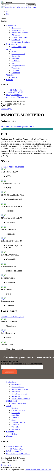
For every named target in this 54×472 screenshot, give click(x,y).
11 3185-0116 (6, 126)
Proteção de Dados (18, 66)
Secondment (16, 73)
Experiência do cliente (20, 37)
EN (7, 14)
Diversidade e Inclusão (20, 33)
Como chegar (6, 108)
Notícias (14, 77)
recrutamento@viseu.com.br (18, 97)
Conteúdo (10, 75)
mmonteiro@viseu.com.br (23, 126)
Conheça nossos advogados (12, 167)
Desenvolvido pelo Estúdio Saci (38, 470)
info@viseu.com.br (14, 95)
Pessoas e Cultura (18, 30)
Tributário (15, 70)
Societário (15, 58)
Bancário (15, 51)
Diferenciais (16, 35)
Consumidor (16, 56)
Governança (16, 40)
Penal (13, 63)
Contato (9, 79)
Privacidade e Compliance (21, 42)
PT (7, 12)
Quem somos (16, 28)
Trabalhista (16, 68)
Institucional (11, 25)
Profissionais (11, 44)
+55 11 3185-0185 (14, 90)
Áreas (8, 49)
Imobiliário (16, 61)
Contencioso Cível (18, 54)
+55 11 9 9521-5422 (14, 92)
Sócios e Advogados (19, 47)
